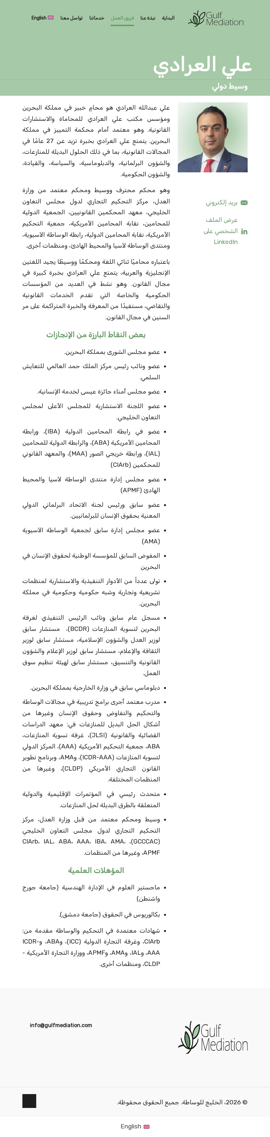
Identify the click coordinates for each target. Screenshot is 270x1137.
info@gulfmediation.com (61, 1025)
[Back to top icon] (29, 1101)
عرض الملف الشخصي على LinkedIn (220, 231)
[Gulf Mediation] (215, 18)
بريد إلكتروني (222, 202)
